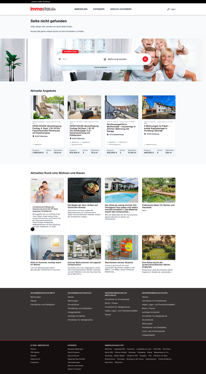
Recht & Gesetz (74, 352)
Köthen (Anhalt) (121, 352)
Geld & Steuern (73, 356)
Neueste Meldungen (75, 349)
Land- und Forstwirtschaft (153, 331)
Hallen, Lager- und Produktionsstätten (121, 311)
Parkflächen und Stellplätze (43, 304)
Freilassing (141, 352)
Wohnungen (36, 297)
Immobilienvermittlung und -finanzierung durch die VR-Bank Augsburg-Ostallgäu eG (45, 209)
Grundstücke (73, 304)
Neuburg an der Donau (135, 359)
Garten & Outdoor (74, 369)
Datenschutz (35, 359)
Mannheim (109, 362)
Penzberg (120, 359)
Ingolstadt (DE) (119, 349)
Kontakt (33, 356)
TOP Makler (35, 352)
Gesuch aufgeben (120, 9)
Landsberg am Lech (143, 349)
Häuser (34, 301)
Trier (150, 356)
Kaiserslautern (151, 359)
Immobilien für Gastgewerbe (80, 320)
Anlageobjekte (74, 312)
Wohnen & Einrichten (75, 366)
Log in (173, 9)
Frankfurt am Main (160, 356)
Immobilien (81, 9)
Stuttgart (143, 356)
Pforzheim (167, 349)
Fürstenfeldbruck (164, 359)
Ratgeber (99, 9)
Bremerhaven (110, 359)
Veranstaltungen (74, 362)
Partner (33, 349)
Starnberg (108, 356)
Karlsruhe (130, 349)
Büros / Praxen (111, 303)
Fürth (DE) (157, 349)
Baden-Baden (119, 356)
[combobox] (80, 59)
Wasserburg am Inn (161, 352)
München (108, 349)
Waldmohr (119, 362)
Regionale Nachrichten (76, 359)
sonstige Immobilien (76, 316)
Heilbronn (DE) (132, 356)
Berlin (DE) (109, 352)
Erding (149, 352)
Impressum (35, 362)
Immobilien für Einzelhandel (117, 299)
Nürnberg (132, 352)
